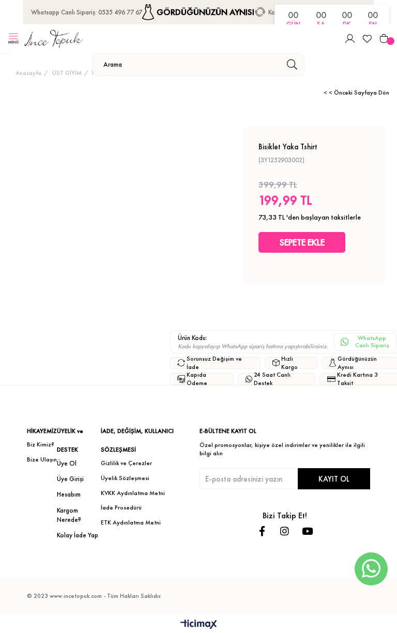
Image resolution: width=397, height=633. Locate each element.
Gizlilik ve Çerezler (126, 463)
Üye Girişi (70, 478)
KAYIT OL (333, 479)
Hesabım (69, 494)
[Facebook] (262, 531)
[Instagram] (284, 531)
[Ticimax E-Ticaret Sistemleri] (198, 625)
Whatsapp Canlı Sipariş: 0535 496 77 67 (86, 12)
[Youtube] (307, 531)
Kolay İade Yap (77, 535)
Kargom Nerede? (69, 515)
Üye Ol (67, 463)
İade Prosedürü (121, 507)
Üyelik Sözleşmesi (125, 478)
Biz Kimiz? (40, 444)
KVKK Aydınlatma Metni (133, 493)
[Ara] (292, 64)
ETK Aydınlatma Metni (131, 522)
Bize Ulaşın (42, 459)
